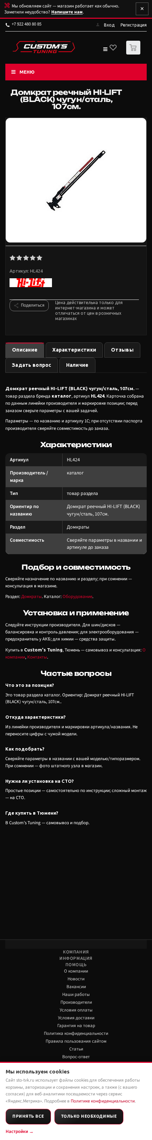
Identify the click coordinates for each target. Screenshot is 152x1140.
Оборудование (77, 596)
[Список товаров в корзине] (134, 53)
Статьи (76, 1049)
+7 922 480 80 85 (26, 24)
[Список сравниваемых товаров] (105, 51)
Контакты (37, 657)
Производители (76, 1002)
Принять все (28, 1116)
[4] (33, 258)
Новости (76, 979)
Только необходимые (89, 1116)
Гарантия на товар (76, 1025)
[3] (26, 258)
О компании (76, 971)
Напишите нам (67, 12)
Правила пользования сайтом (76, 1041)
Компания (76, 952)
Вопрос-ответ (76, 1057)
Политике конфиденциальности (103, 1101)
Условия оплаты (76, 1010)
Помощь (76, 965)
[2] (19, 258)
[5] (39, 258)
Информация (75, 958)
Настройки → (20, 1131)
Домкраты (31, 596)
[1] (13, 258)
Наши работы (76, 994)
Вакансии (76, 987)
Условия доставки (76, 1018)
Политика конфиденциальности (76, 1033)
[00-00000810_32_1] (76, 180)
